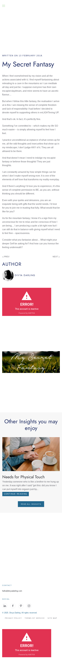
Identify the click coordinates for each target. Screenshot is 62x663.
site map (52, 618)
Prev (6, 256)
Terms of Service (35, 618)
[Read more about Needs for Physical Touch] (31, 454)
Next (56, 256)
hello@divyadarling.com (12, 591)
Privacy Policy (13, 618)
